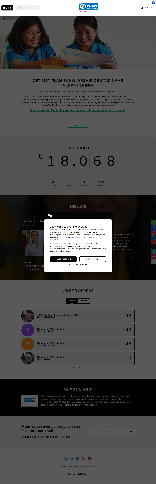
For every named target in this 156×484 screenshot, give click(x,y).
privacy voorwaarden (80, 237)
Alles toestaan (63, 259)
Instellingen (92, 259)
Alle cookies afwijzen (78, 265)
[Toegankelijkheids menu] (153, 2)
